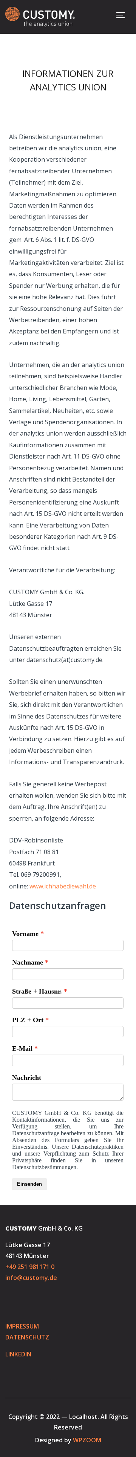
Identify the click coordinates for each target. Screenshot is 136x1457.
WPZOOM (87, 1440)
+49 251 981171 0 (29, 1267)
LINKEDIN (18, 1354)
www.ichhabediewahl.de (62, 886)
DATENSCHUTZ (27, 1337)
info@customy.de (31, 1278)
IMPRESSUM (22, 1326)
